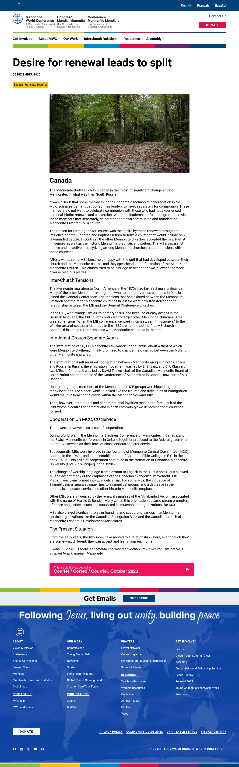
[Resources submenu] (142, 39)
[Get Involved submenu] (34, 39)
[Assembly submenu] (163, 39)
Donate (212, 25)
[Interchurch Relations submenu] (119, 39)
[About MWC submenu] (59, 39)
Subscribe (139, 598)
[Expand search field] (19, 5)
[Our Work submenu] (79, 39)
